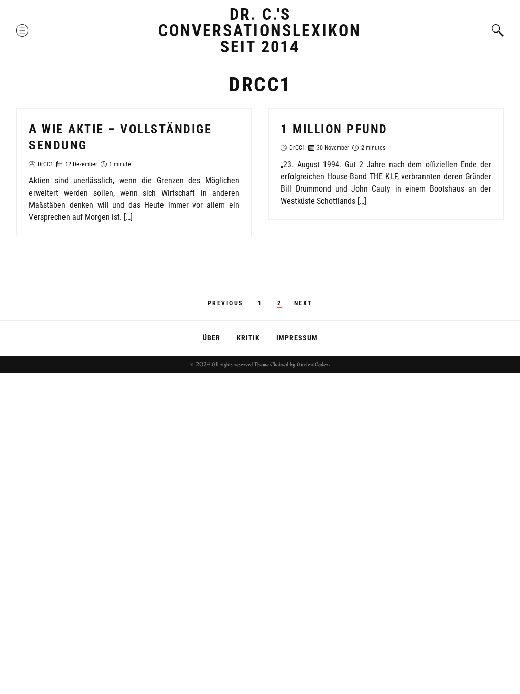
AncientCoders (312, 364)
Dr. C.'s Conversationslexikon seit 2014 (260, 30)
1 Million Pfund (334, 129)
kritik (248, 338)
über (211, 338)
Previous (225, 303)
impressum (297, 338)
